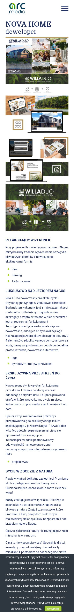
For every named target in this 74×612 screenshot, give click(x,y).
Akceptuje (53, 608)
